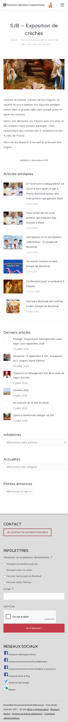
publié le (34, 160)
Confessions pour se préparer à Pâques (45, 283)
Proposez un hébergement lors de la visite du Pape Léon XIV (38, 375)
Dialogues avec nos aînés (19, 570)
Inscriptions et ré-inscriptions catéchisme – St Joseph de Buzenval (43, 241)
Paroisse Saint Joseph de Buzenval (24, 576)
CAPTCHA (9, 606)
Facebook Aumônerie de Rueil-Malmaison (28, 661)
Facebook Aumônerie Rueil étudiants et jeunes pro (32, 669)
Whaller (12, 689)
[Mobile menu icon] (62, 5)
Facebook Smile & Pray (19, 676)
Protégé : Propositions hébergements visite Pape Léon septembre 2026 (37, 341)
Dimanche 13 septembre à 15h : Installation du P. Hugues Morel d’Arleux (37, 358)
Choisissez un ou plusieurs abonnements (27, 557)
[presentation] (29, 617)
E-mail (8, 589)
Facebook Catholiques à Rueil (22, 654)
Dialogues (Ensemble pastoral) (22, 563)
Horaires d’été (21, 390)
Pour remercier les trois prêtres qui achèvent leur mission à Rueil (41, 217)
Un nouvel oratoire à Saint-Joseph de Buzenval (42, 263)
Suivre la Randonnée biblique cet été (33, 415)
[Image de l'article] (13, 189)
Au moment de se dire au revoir (31, 402)
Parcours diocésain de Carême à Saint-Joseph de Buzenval (44, 303)
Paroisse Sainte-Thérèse (19, 582)
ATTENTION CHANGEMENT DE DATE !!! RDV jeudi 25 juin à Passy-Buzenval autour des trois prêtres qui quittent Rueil (45, 191)
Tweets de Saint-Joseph (19, 682)
